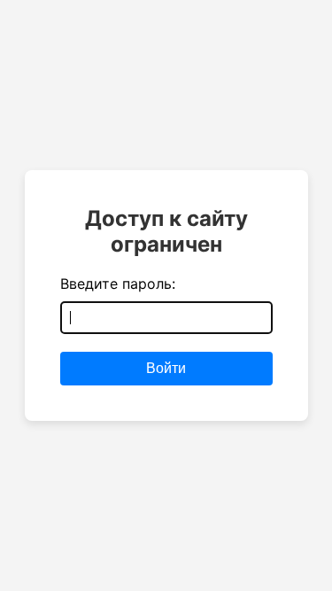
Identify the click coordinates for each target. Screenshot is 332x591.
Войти (166, 368)
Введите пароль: (117, 283)
